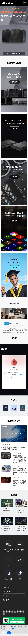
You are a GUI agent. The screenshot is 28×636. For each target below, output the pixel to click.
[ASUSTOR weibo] (4, 614)
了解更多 (14, 82)
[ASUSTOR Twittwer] (15, 611)
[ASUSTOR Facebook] (9, 611)
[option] (5, 408)
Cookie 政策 (11, 629)
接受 (9, 632)
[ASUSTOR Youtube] (20, 611)
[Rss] (18, 611)
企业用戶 (21, 323)
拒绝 (3, 632)
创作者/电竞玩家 (14, 323)
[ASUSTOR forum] (23, 611)
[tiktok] (4, 611)
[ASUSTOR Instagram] (12, 611)
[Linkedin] (7, 611)
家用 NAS (6, 323)
